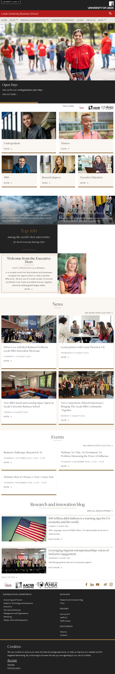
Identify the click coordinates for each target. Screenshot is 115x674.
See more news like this (97, 312)
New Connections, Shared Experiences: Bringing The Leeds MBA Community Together (82, 406)
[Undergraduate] (29, 125)
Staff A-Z (63, 617)
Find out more (13, 667)
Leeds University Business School (19, 13)
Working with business (62, 20)
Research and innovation (33, 20)
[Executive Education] (95, 164)
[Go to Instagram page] (111, 584)
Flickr (62, 603)
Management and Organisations (16, 613)
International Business (12, 609)
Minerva (63, 631)
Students (63, 635)
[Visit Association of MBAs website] (107, 107)
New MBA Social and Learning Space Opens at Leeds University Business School (29, 404)
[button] (110, 14)
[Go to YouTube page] (97, 584)
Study (13, 20)
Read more (54, 539)
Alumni (80, 20)
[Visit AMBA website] (81, 107)
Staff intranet (65, 620)
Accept (12, 660)
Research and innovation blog (71, 599)
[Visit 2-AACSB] (23, 584)
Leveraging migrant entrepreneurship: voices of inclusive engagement (79, 552)
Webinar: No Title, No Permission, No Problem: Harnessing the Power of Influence (85, 454)
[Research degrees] (57, 164)
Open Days (19, 102)
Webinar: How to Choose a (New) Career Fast (28, 477)
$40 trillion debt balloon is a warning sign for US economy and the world (79, 520)
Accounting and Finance (13, 599)
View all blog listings (99, 510)
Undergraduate (12, 143)
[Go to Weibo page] (105, 584)
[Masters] (86, 125)
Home (4, 20)
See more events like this (97, 445)
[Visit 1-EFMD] (7, 584)
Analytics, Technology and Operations (18, 603)
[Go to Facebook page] (86, 584)
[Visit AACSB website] (94, 107)
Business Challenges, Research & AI (23, 452)
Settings (10, 664)
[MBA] (19, 164)
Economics (8, 606)
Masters (65, 143)
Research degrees (51, 177)
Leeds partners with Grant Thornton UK (83, 347)
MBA (6, 177)
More (101, 20)
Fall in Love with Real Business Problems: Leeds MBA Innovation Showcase (26, 349)
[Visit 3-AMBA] (46, 584)
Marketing (8, 616)
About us (90, 20)
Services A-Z (65, 614)
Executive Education (91, 177)
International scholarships (57, 102)
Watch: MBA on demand (95, 102)
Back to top (8, 577)
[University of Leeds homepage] (101, 5)
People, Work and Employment (16, 620)
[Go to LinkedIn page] (92, 584)
